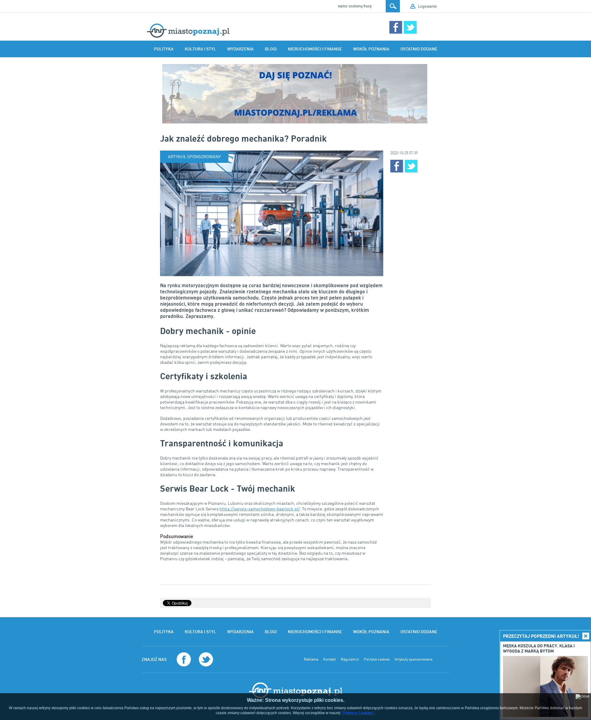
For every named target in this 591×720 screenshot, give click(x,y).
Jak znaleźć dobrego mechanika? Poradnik (243, 138)
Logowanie (427, 6)
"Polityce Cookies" (358, 713)
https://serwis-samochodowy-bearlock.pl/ (259, 508)
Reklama (311, 659)
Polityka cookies (377, 659)
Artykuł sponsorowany (194, 156)
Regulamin (350, 659)
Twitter (410, 27)
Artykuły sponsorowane (413, 659)
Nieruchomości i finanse (315, 49)
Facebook (395, 27)
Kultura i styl (200, 49)
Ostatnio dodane (418, 49)
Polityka (164, 49)
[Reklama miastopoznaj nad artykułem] (295, 93)
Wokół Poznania (371, 49)
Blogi (271, 49)
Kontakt (329, 659)
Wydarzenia (240, 49)
